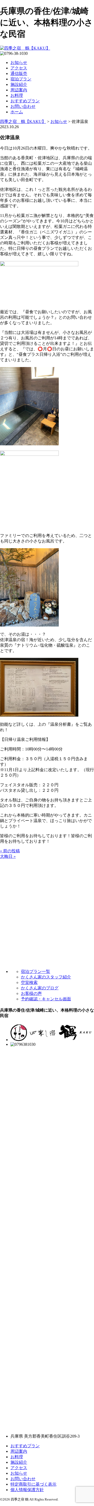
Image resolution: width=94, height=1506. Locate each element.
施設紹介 (18, 84)
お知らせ (18, 62)
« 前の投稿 (10, 851)
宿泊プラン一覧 (35, 971)
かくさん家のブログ (39, 988)
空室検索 (29, 982)
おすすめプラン (25, 101)
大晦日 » (8, 856)
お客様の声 (31, 993)
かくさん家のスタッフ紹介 (46, 977)
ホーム (16, 112)
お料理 (16, 95)
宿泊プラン (20, 79)
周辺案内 (18, 90)
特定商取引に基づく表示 (33, 1484)
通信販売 (18, 73)
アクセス (18, 68)
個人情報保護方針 (27, 1489)
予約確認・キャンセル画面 (46, 999)
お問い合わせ (23, 106)
